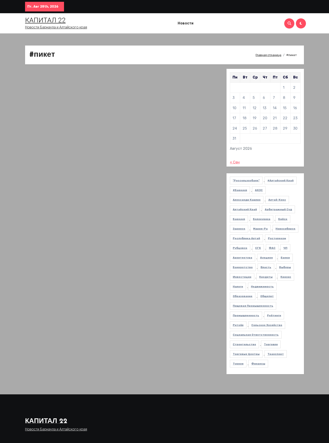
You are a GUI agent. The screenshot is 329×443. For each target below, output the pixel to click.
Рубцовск (240, 248)
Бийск (282, 219)
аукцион (266, 257)
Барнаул (239, 219)
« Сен (235, 162)
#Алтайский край (280, 180)
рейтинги (274, 315)
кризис (285, 276)
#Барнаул (240, 190)
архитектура (242, 257)
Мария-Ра (260, 228)
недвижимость (262, 286)
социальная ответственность (256, 334)
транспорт (275, 354)
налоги (238, 286)
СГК (258, 248)
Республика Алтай (246, 238)
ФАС (272, 248)
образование (242, 296)
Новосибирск (285, 228)
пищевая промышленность (253, 305)
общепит (267, 296)
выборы (285, 267)
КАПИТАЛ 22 (45, 20)
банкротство (243, 267)
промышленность (246, 315)
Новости (186, 23)
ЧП (285, 248)
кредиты (266, 276)
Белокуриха (261, 219)
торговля (271, 344)
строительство (244, 344)
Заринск (239, 228)
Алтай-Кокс (277, 199)
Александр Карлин (247, 199)
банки (285, 257)
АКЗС (259, 190)
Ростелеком (277, 238)
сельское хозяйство (266, 325)
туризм (238, 363)
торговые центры (246, 354)
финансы (258, 363)
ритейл (238, 325)
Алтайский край (245, 209)
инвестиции (242, 276)
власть (266, 267)
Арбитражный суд (278, 209)
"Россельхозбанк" (246, 180)
